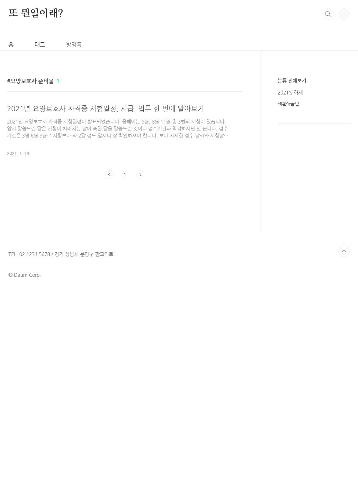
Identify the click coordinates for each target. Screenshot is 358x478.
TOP (344, 251)
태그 (40, 44)
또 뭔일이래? (35, 14)
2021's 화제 (290, 92)
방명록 (74, 44)
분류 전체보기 (292, 80)
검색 (328, 14)
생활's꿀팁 (288, 104)
